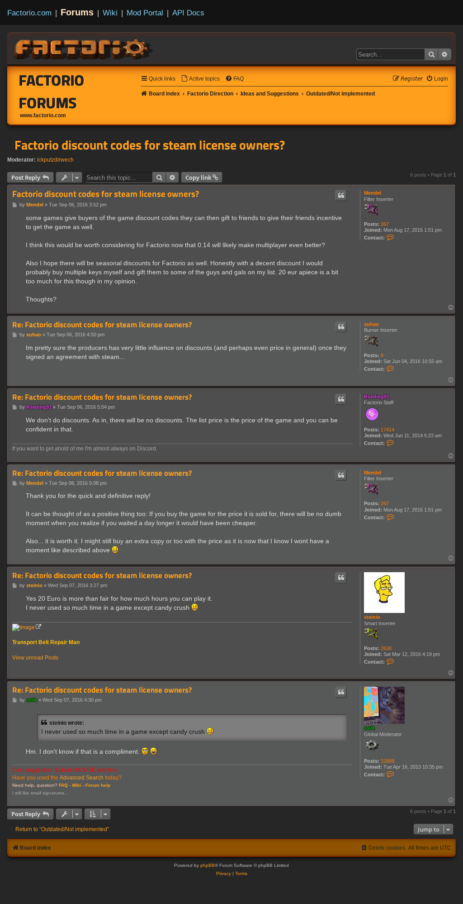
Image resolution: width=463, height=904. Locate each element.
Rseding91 (376, 396)
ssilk (369, 728)
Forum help (97, 785)
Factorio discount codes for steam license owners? (149, 144)
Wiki (110, 13)
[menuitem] (200, 79)
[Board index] (84, 48)
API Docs (188, 13)
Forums (77, 12)
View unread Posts (35, 658)
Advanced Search (82, 778)
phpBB (207, 865)
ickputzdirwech (55, 160)
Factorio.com (29, 13)
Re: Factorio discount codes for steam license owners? (102, 325)
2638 (386, 648)
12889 (387, 761)
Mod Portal (145, 13)
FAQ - (65, 785)
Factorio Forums (52, 91)
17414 (387, 429)
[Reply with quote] (341, 195)
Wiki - (78, 785)
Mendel (372, 193)
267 (385, 224)
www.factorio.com (43, 115)
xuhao (371, 324)
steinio (372, 617)
